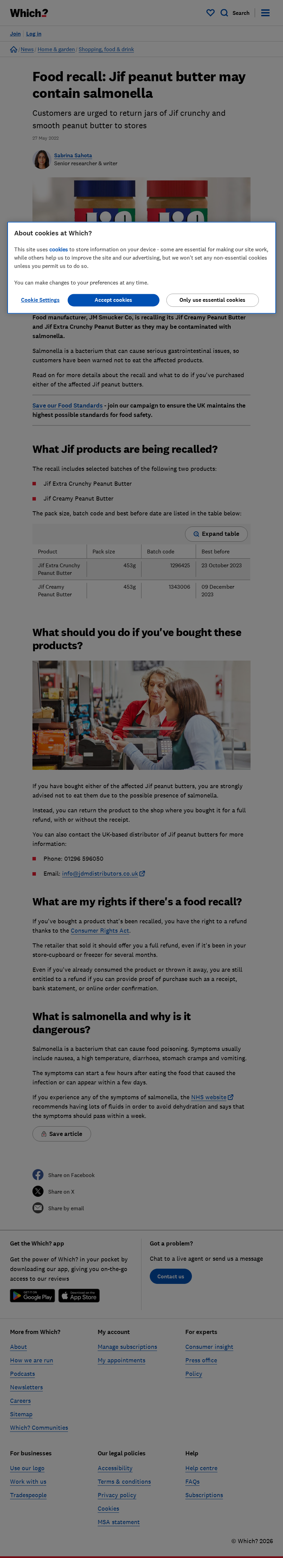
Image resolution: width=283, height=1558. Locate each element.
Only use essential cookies (212, 300)
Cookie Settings (40, 300)
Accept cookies (113, 300)
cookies (58, 249)
